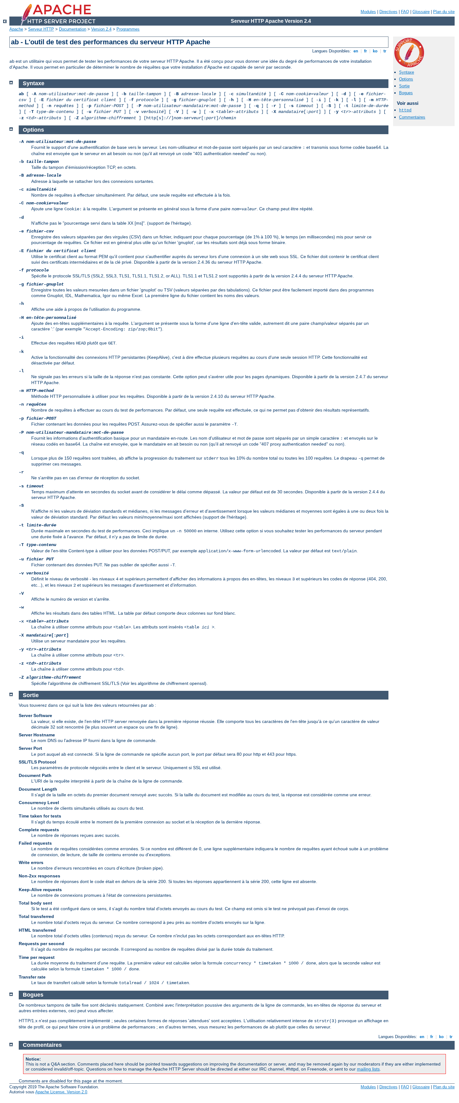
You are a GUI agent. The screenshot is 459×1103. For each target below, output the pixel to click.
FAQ (405, 11)
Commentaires (412, 117)
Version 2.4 (101, 29)
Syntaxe (406, 72)
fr (365, 51)
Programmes (128, 29)
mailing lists (368, 1068)
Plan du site (444, 11)
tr (384, 51)
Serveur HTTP (41, 29)
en (355, 51)
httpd (405, 110)
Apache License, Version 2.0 (61, 1092)
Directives (388, 11)
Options (406, 79)
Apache (16, 29)
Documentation (72, 29)
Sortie (404, 86)
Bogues (406, 92)
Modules (368, 11)
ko (375, 51)
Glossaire (421, 11)
